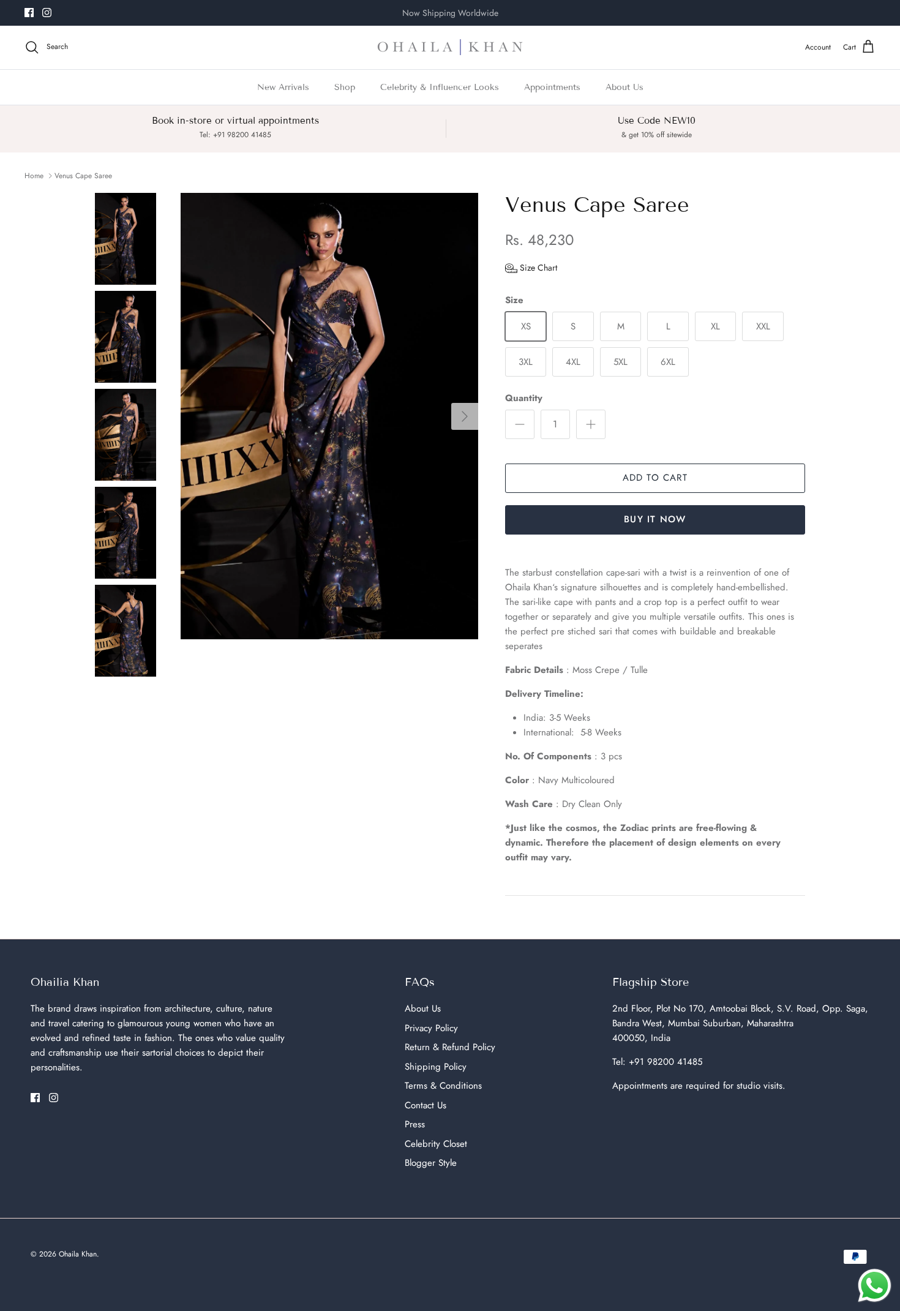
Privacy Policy (431, 1028)
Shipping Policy (436, 1066)
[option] (329, 416)
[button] (531, 267)
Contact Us (425, 1105)
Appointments (552, 87)
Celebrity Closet (436, 1144)
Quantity (523, 398)
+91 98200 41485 (665, 1062)
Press (415, 1124)
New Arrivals (283, 87)
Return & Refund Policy (450, 1047)
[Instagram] (46, 12)
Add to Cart (655, 477)
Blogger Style (431, 1163)
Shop (344, 87)
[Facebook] (29, 12)
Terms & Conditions (443, 1085)
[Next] (464, 416)
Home (33, 175)
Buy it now (655, 519)
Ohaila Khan (78, 1254)
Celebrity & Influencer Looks (439, 87)
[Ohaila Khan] (450, 47)
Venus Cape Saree (83, 175)
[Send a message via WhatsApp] (874, 1285)
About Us (624, 87)
